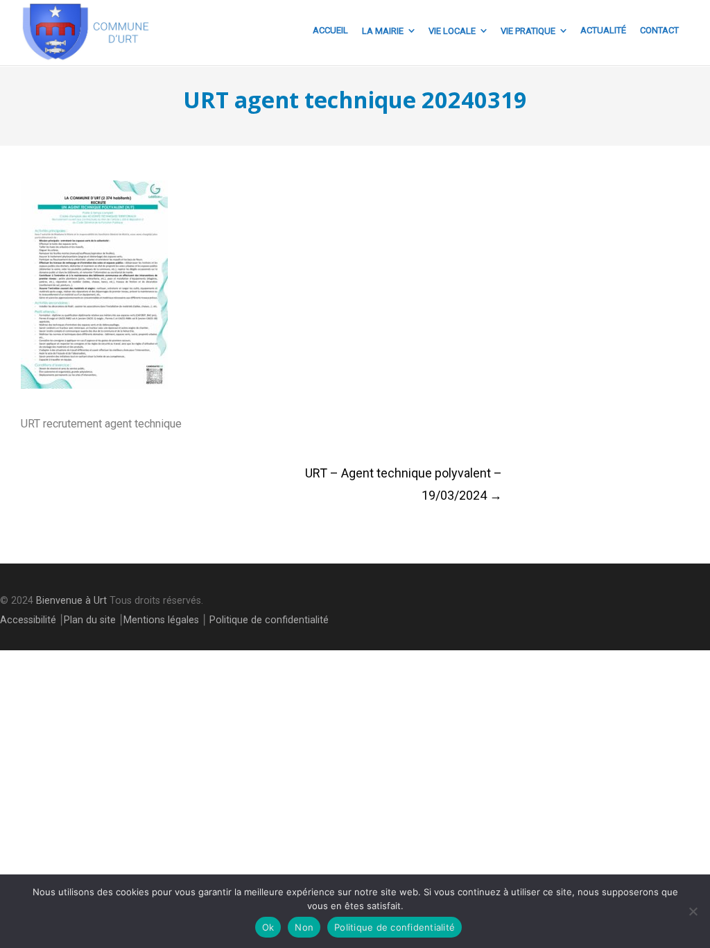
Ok (268, 927)
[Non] (693, 911)
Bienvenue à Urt (71, 601)
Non (304, 927)
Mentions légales (161, 620)
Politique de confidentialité (269, 620)
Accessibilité (28, 620)
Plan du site (90, 620)
